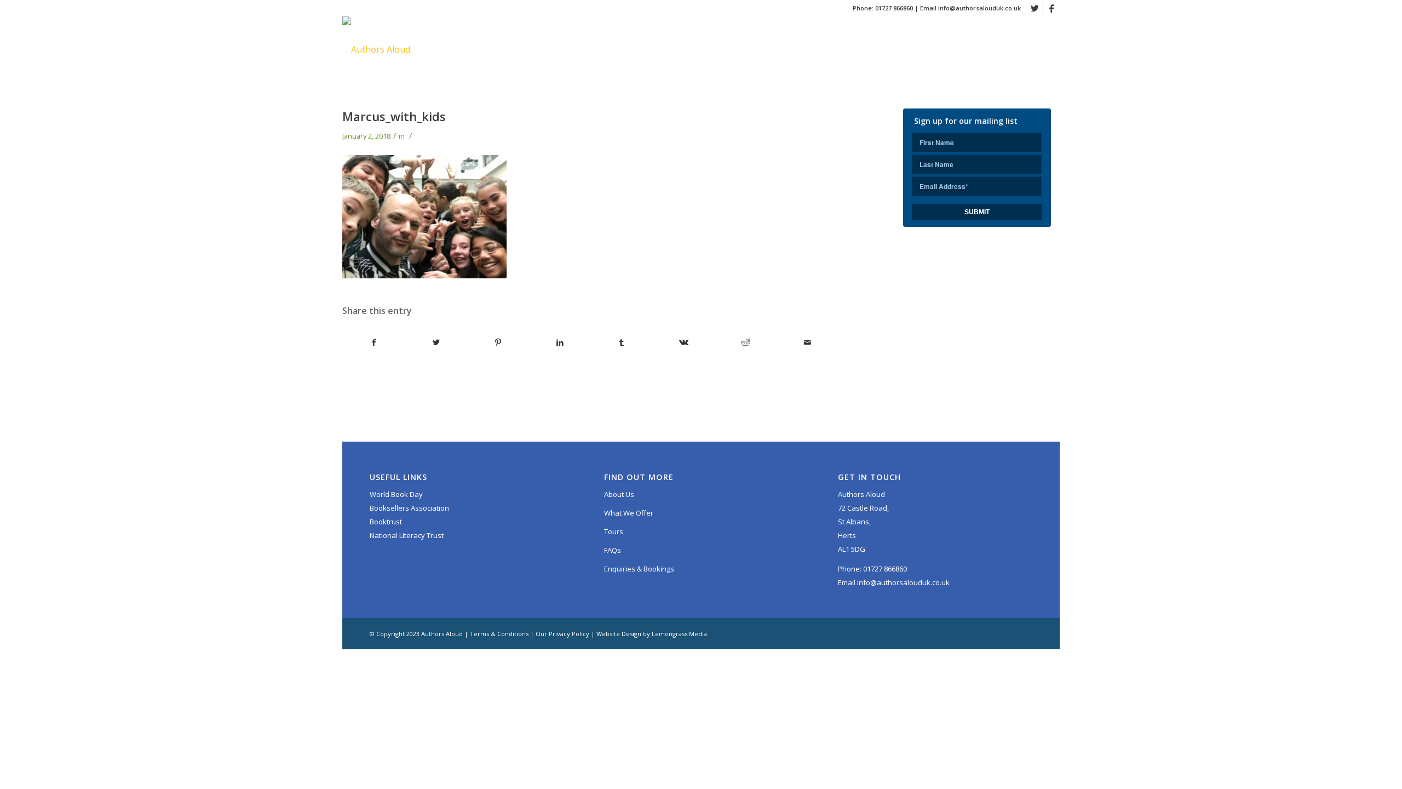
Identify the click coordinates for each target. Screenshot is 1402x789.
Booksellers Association (409, 508)
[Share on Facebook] (374, 342)
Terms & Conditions (499, 634)
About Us (619, 494)
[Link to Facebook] (1051, 8)
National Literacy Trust (407, 535)
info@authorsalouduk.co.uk (979, 8)
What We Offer (628, 513)
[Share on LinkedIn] (559, 342)
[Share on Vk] (683, 342)
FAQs (612, 550)
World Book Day (396, 494)
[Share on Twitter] (436, 342)
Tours (613, 531)
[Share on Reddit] (745, 342)
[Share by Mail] (807, 342)
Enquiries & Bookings (639, 569)
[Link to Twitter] (1035, 8)
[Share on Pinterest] (497, 342)
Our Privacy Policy (562, 634)
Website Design (618, 634)
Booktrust (386, 522)
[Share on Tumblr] (621, 342)
